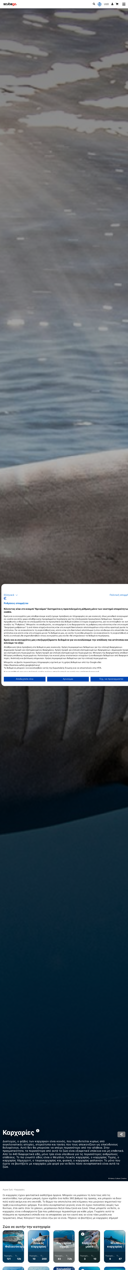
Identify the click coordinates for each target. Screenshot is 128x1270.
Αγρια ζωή (7, 1189)
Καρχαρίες (19, 1189)
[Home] (10, 4)
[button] (11, 595)
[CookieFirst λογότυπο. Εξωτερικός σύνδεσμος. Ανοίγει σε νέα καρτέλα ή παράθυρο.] (5, 598)
